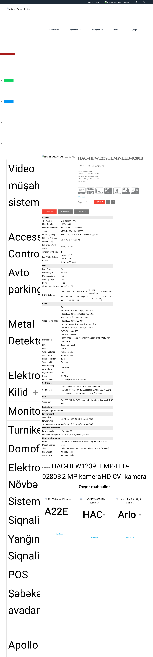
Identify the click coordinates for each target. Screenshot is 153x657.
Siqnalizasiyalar (24, 520)
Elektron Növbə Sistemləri (24, 484)
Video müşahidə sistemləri (24, 187)
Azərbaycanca (124, 2)
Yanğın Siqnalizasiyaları (24, 549)
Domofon (24, 449)
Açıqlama (49, 212)
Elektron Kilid (24, 383)
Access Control (24, 247)
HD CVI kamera (124, 476)
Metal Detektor (24, 334)
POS (18, 574)
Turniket (24, 430)
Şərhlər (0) (82, 212)
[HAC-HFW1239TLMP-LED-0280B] (58, 157)
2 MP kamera (81, 476)
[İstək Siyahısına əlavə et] (113, 202)
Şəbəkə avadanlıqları (24, 603)
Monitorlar (24, 411)
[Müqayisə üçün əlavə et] (108, 202)
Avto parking (24, 282)
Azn (98, 2)
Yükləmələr (65, 212)
